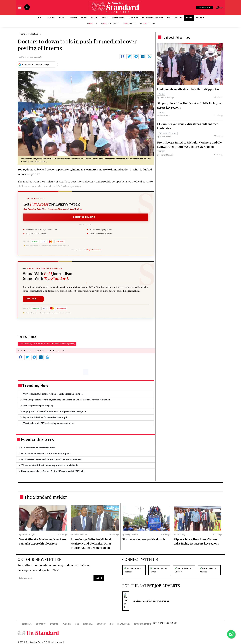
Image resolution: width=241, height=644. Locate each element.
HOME (40, 18)
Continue (33, 298)
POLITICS (62, 18)
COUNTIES (51, 18)
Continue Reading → (86, 217)
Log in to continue (94, 249)
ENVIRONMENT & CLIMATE (152, 18)
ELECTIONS (134, 18)
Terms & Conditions (142, 624)
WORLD (84, 18)
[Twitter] (160, 570)
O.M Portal (87, 624)
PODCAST (178, 18)
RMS (111, 624)
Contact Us (40, 624)
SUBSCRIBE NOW (204, 7)
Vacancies (67, 624)
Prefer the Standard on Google (35, 64)
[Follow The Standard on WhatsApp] (231, 634)
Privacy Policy (123, 624)
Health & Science (35, 34)
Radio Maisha (111, 24)
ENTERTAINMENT (118, 18)
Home (22, 34)
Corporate (27, 624)
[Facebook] (135, 570)
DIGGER (199, 18)
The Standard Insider (45, 497)
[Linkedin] (185, 570)
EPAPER (189, 18)
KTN (168, 18)
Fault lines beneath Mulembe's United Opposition (188, 89)
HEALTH (94, 18)
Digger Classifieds (143, 601)
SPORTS (105, 18)
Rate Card (54, 624)
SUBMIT (99, 578)
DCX (77, 624)
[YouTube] (210, 570)
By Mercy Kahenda (26, 57)
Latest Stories (176, 37)
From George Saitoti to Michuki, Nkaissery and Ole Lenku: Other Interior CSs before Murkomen (91, 543)
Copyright (101, 624)
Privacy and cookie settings (165, 623)
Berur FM (149, 24)
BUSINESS (73, 18)
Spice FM (130, 24)
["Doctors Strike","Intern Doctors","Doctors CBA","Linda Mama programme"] (47, 344)
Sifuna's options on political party (144, 539)
